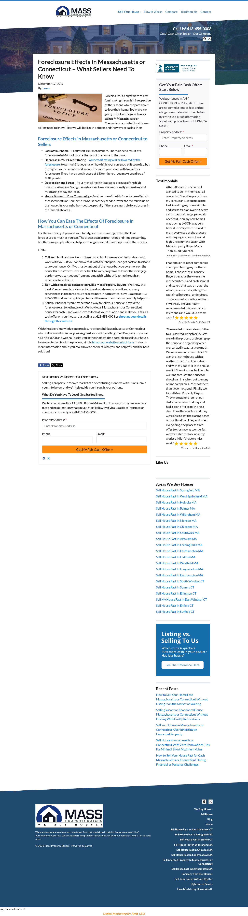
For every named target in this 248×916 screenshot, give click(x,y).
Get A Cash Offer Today (175, 33)
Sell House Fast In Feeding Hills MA (179, 545)
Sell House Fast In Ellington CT (176, 593)
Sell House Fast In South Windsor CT (180, 581)
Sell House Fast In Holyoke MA (176, 502)
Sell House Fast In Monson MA (176, 520)
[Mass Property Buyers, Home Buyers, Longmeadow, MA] (177, 67)
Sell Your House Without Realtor (194, 878)
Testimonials (189, 11)
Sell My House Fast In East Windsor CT (181, 599)
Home (209, 824)
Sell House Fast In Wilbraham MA (178, 514)
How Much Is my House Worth (195, 889)
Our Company (202, 33)
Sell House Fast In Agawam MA (176, 539)
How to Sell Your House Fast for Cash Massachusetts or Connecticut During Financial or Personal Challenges (181, 760)
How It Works (153, 11)
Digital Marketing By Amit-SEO (124, 913)
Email (101, 434)
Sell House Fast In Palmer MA (175, 508)
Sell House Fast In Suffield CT (175, 611)
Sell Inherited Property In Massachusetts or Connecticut (188, 861)
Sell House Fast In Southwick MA (177, 533)
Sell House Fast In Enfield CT (175, 605)
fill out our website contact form (113, 342)
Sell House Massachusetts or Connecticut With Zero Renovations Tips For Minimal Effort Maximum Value (183, 744)
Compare (171, 11)
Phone (46, 434)
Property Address (54, 420)
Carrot (88, 845)
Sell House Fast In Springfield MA (178, 490)
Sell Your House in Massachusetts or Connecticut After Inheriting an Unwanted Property (180, 729)
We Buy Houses (203, 809)
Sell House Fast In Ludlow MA (175, 557)
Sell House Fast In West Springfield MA (181, 496)
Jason (46, 88)
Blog (210, 819)
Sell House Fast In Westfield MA (177, 563)
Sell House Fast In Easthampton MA (179, 551)
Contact (205, 11)
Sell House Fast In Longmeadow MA (179, 569)
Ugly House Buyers (202, 883)
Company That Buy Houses (197, 873)
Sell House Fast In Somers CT (175, 587)
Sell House (207, 814)
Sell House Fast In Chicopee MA (177, 526)
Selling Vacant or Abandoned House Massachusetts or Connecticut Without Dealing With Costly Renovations (182, 714)
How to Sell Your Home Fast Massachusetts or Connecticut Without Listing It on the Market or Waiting (182, 699)
